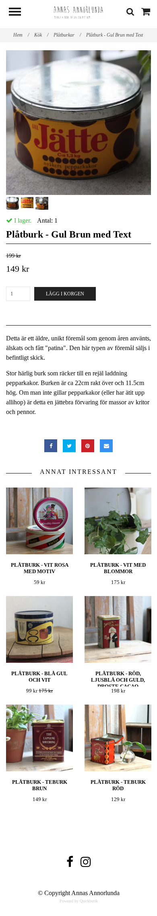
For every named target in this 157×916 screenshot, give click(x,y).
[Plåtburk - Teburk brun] (39, 738)
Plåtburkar (67, 35)
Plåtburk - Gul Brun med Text (115, 35)
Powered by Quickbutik (79, 901)
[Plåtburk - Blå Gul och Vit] (39, 629)
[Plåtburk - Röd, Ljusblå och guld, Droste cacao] (118, 629)
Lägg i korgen (65, 294)
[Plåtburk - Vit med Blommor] (118, 521)
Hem (21, 35)
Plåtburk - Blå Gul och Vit (39, 676)
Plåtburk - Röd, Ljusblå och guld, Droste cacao (118, 679)
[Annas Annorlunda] (78, 11)
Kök (41, 35)
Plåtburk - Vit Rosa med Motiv (39, 568)
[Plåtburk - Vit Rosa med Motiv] (39, 521)
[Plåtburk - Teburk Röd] (118, 738)
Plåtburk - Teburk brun (39, 785)
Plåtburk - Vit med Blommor (118, 568)
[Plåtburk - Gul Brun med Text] (78, 122)
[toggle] (19, 13)
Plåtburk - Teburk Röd (118, 785)
